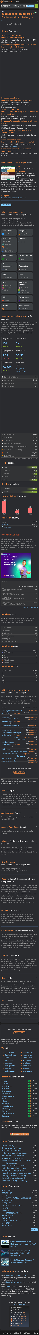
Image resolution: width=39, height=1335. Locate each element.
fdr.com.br (5, 713)
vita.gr (4, 1099)
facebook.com (10, 1055)
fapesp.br (5, 718)
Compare (31, 6)
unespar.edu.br (7, 721)
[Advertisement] (19, 75)
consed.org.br (7, 745)
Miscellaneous (24, 305)
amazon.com (27, 1058)
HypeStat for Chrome (21, 1134)
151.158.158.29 (7, 1193)
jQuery (7, 249)
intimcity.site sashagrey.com (13, 1156)
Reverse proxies (25, 256)
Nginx (6, 259)
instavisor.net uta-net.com (12, 1158)
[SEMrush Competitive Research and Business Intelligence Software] (10, 535)
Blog (17, 1333)
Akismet (23, 290)
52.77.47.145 (6, 1196)
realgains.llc (6, 1089)
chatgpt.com (10, 1066)
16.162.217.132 (6, 1190)
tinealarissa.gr (7, 1091)
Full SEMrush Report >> (30, 607)
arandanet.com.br (8, 742)
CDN (4, 297)
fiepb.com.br (6, 749)
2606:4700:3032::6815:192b (12, 1206)
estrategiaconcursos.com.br (12, 711)
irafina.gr (5, 1084)
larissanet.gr (6, 1109)
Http (19, 978)
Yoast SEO (8, 286)
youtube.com (27, 1053)
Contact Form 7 (26, 292)
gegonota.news (7, 1106)
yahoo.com (27, 1066)
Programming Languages (8, 265)
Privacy (22, 1333)
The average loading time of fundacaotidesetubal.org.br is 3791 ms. (14, 870)
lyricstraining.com (15, 719)
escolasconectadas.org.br (11, 733)
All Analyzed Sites (9, 1333)
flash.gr (4, 1111)
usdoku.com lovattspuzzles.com (14, 1171)
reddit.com (27, 1061)
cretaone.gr (6, 1094)
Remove (8, 1287)
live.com (26, 1068)
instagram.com (28, 1055)
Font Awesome (9, 234)
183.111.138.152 (7, 1226)
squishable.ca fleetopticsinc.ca (14, 1166)
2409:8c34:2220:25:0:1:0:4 (11, 1221)
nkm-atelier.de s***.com (11, 1148)
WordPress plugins (23, 283)
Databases (23, 239)
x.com (7, 1058)
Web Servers (8, 256)
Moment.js (8, 244)
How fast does (19, 863)
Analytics (22, 231)
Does (19, 880)
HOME (17, 1)
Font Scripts (7, 231)
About (28, 1333)
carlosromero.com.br (9, 754)
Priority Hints (25, 300)
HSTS (6, 308)
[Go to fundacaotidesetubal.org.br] (2, 20)
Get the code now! (19, 1305)
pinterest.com (10, 1071)
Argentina (7, 527)
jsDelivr (7, 300)
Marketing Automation (23, 265)
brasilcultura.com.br (9, 761)
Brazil (6, 525)
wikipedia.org (9, 1068)
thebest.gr (5, 1116)
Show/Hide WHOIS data (14, 1282)
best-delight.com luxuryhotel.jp (14, 1168)
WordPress (8, 277)
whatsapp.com (28, 1071)
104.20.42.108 (7, 1201)
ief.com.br (22, 740)
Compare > (33, 711)
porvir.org (14, 737)
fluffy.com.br (21, 756)
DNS (19, 1000)
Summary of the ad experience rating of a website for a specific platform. (18, 818)
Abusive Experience (19, 827)
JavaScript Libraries (7, 240)
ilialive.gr (5, 1101)
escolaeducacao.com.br (28, 728)
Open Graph (25, 308)
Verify (19, 955)
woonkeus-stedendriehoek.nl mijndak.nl (16, 1161)
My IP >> (34, 1229)
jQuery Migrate (9, 251)
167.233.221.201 (7, 1216)
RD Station (24, 269)
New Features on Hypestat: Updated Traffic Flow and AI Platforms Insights (20, 1253)
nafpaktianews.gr (8, 1096)
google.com (9, 1053)
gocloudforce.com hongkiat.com (14, 1153)
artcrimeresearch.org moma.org (14, 1181)
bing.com (8, 1063)
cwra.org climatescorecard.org (14, 1176)
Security (6, 305)
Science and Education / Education (13, 198)
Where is (19, 842)
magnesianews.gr (8, 1114)
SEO (4, 282)
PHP (6, 269)
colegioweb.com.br (8, 730)
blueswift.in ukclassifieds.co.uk (13, 1178)
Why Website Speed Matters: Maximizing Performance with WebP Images (23, 1244)
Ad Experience (19, 813)
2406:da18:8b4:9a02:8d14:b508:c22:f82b (17, 1198)
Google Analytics (26, 234)
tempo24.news (7, 1086)
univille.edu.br (6, 735)
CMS (4, 274)
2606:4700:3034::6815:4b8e (12, 1213)
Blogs (21, 274)
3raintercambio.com (9, 758)
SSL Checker (19, 931)
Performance (24, 297)
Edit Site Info (6, 205)
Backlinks (9, 614)
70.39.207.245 (7, 1211)
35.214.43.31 (6, 1218)
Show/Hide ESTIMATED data (16, 1275)
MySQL (23, 242)
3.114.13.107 (6, 1223)
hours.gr (5, 1081)
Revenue (19, 790)
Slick (6, 246)
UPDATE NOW (19, 772)
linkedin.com (27, 1063)
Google (19, 910)
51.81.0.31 (5, 1208)
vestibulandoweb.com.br (19, 751)
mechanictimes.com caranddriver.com (16, 1173)
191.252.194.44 (14, 147)
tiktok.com (9, 1061)
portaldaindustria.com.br (10, 726)
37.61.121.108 (6, 1203)
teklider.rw (5, 1104)
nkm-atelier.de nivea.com (12, 1151)
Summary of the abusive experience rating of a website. (17, 832)
